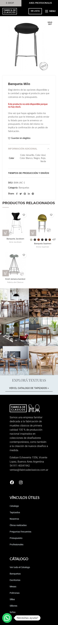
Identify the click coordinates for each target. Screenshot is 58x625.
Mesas (13, 586)
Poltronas (14, 593)
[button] (5, 273)
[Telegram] (33, 194)
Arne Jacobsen (15, 242)
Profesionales (16, 544)
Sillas (12, 599)
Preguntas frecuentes (20, 531)
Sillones (13, 605)
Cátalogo (14, 506)
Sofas (12, 612)
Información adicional (22, 148)
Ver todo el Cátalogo (20, 567)
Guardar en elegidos (20, 138)
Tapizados (15, 512)
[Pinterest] (25, 194)
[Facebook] (17, 194)
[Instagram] (21, 482)
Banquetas (24, 188)
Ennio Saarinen (42, 247)
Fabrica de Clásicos (15, 282)
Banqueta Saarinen (42, 243)
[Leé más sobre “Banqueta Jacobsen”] (5, 233)
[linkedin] (29, 194)
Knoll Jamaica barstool (15, 279)
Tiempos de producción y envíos (28, 173)
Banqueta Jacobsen (15, 239)
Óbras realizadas (18, 525)
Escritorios (15, 580)
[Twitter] (21, 194)
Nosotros (14, 519)
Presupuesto (16, 538)
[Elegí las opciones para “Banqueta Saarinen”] (33, 233)
